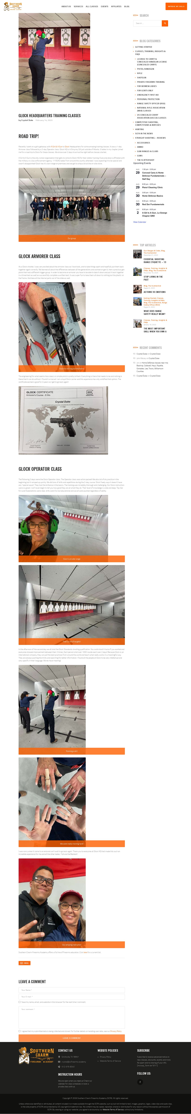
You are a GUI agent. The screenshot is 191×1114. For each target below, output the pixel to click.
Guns (139, 155)
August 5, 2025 (149, 288)
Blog (163, 250)
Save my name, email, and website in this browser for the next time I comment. (54, 1002)
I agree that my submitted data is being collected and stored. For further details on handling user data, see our (72, 1031)
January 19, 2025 (150, 324)
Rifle (139, 73)
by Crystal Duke (26, 120)
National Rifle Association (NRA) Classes (151, 109)
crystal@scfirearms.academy (74, 1061)
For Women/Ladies (147, 86)
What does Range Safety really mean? (154, 312)
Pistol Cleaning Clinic (152, 187)
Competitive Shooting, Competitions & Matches (148, 123)
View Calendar (139, 222)
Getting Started (143, 47)
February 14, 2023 (44, 120)
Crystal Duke (142, 353)
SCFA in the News (144, 133)
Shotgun (141, 77)
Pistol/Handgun (145, 69)
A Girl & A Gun (56, 146)
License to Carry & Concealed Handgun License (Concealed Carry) (152, 62)
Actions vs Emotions (155, 291)
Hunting (139, 129)
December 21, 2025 (151, 255)
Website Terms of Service (110, 1060)
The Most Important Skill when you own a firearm (155, 331)
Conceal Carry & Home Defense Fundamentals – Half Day (154, 175)
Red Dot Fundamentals (153, 204)
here (85, 952)
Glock (67, 146)
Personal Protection (148, 99)
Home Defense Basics (152, 195)
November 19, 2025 (151, 273)
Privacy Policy (116, 1031)
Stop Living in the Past (153, 278)
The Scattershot (145, 160)
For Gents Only (145, 90)
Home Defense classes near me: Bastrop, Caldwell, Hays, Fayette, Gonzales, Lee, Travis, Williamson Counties (152, 367)
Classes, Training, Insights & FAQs (154, 299)
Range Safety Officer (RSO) (151, 103)
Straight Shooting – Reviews (150, 137)
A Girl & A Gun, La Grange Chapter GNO (154, 214)
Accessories (143, 142)
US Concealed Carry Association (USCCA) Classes (151, 116)
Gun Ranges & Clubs (147, 151)
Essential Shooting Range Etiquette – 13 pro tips (155, 262)
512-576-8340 (68, 1066)
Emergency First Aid (148, 94)
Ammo (140, 147)
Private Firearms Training (151, 82)
